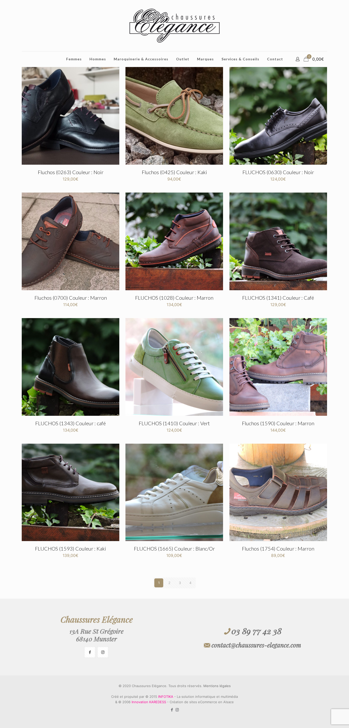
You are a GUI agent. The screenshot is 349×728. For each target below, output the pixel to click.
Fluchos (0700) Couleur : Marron (70, 298)
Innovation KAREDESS (149, 702)
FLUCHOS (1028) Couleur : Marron (174, 298)
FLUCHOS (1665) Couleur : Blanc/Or (174, 548)
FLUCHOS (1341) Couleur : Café (278, 298)
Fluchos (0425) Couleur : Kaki (174, 172)
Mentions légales (217, 686)
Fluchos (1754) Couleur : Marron (278, 548)
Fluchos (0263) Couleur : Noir (70, 172)
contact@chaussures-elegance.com (256, 645)
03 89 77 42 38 (256, 630)
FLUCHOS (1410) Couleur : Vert (174, 423)
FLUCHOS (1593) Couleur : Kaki (70, 548)
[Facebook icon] (172, 709)
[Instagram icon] (177, 709)
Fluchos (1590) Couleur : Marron (278, 423)
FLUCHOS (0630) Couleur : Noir (278, 172)
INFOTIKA (165, 697)
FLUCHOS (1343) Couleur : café (70, 423)
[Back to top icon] (324, 717)
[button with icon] (90, 652)
